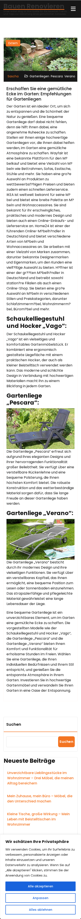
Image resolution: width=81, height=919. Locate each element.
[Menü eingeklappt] (73, 9)
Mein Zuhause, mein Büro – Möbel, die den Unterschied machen (39, 799)
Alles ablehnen (40, 910)
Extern (13, 43)
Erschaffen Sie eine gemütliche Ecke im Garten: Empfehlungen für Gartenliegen (39, 94)
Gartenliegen (39, 76)
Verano (69, 76)
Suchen (13, 724)
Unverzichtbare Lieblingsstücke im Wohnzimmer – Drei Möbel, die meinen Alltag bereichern (40, 778)
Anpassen (40, 898)
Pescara (57, 76)
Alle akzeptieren (40, 886)
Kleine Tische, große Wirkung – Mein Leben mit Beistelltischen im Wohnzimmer (38, 819)
